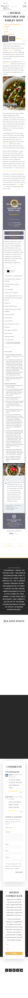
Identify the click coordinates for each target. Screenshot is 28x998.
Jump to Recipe (5, 38)
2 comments (9, 34)
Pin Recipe (15, 237)
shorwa (18, 184)
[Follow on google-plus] (14, 970)
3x (13, 271)
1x (8, 271)
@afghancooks (9, 524)
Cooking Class (17, 688)
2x (10, 271)
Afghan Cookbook (17, 646)
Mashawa (10, 50)
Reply (21, 792)
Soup (6, 32)
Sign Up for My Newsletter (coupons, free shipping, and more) (7, 7)
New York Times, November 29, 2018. (13, 171)
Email (7, 850)
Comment (8, 832)
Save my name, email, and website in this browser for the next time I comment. (13, 866)
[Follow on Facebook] (6, 970)
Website (7, 857)
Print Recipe (12, 38)
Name (7, 844)
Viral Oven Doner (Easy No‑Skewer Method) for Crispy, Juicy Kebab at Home (14, 728)
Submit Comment (19, 872)
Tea (17, 732)
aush (4, 186)
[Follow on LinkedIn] (17, 970)
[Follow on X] (10, 970)
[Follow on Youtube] (21, 970)
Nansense (6, 144)
